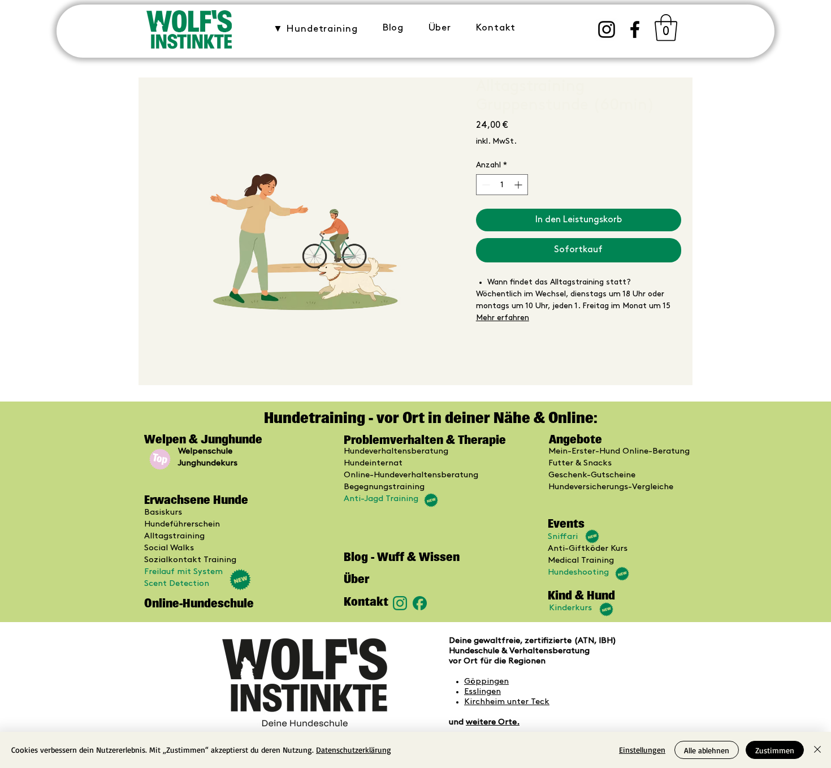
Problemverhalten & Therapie (425, 440)
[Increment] (519, 185)
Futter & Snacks (580, 463)
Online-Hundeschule (199, 603)
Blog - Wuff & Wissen (402, 557)
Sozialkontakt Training (190, 560)
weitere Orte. (493, 722)
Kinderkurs (570, 608)
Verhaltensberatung (549, 651)
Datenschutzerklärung (353, 749)
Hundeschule (475, 651)
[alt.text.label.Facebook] (635, 29)
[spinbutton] (502, 185)
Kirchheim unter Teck (506, 702)
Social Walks (169, 548)
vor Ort (463, 661)
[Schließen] (817, 750)
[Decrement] (485, 185)
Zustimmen (774, 750)
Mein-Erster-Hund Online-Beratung (619, 451)
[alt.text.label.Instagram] (606, 29)
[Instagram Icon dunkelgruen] (400, 603)
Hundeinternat (373, 463)
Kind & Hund (581, 595)
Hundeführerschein (182, 524)
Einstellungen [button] (642, 749)
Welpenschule (205, 451)
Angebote (575, 439)
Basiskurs (163, 512)
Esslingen (482, 692)
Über (356, 579)
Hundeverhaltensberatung (396, 451)
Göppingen (486, 681)
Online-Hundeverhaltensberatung (411, 475)
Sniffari (563, 537)
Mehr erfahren (502, 317)
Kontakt (366, 601)
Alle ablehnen (706, 750)
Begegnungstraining (384, 487)
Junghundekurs (207, 463)
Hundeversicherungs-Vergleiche (610, 487)
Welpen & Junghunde (204, 439)
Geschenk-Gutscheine (591, 475)
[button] (315, 29)
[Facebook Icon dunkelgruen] (420, 603)
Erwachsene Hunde (196, 500)
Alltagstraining (174, 536)
